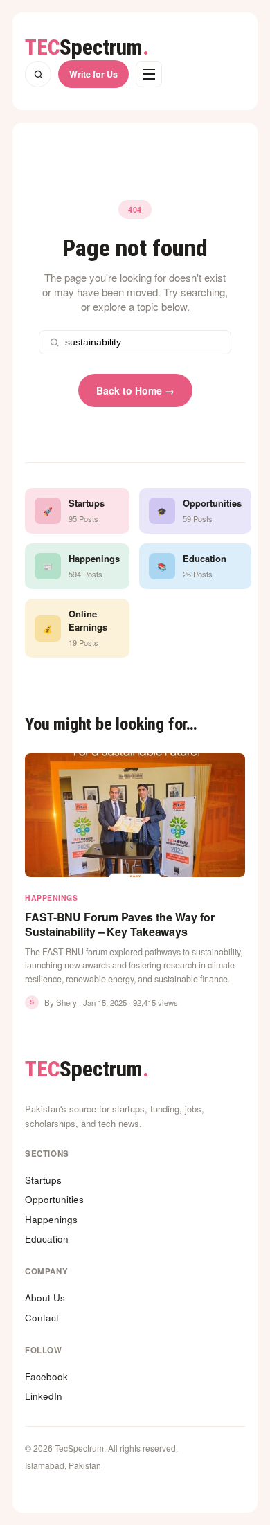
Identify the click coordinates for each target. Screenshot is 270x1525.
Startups (43, 1179)
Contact (42, 1317)
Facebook (46, 1376)
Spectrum (87, 47)
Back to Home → (135, 390)
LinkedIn (43, 1395)
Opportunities (54, 1199)
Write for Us (93, 74)
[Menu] (149, 74)
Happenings (51, 1219)
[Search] (38, 74)
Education (47, 1238)
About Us (45, 1297)
